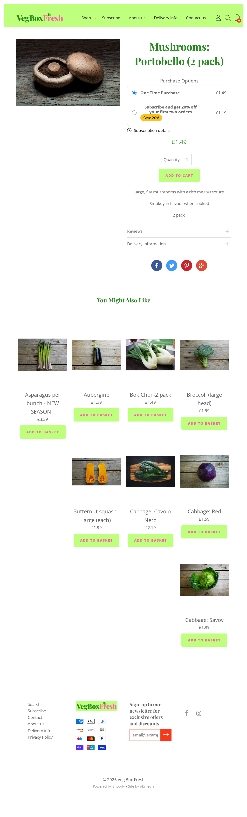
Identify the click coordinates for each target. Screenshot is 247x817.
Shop (86, 17)
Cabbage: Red (204, 511)
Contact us (196, 17)
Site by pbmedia (141, 786)
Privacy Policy (40, 737)
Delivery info (166, 17)
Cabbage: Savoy (204, 619)
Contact (35, 717)
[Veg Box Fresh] (157, 266)
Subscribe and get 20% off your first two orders (170, 110)
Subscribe (111, 17)
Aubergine (96, 394)
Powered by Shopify (109, 786)
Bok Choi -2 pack (150, 394)
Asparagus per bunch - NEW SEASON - (42, 403)
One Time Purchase (160, 92)
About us (137, 17)
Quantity (172, 159)
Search (34, 704)
